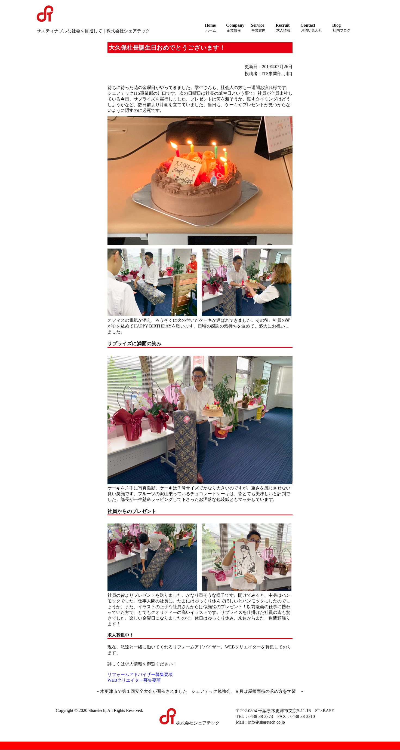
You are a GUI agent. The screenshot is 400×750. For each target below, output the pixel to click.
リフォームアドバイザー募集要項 (140, 674)
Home (210, 27)
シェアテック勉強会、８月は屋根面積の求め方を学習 (243, 691)
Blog (341, 27)
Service (258, 27)
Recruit (283, 27)
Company (235, 27)
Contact (311, 27)
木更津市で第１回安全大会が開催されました (143, 691)
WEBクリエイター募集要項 (134, 680)
